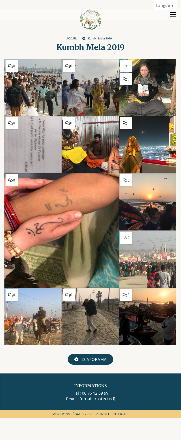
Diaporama (94, 359)
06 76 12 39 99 (95, 393)
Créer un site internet (108, 414)
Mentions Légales (68, 414)
